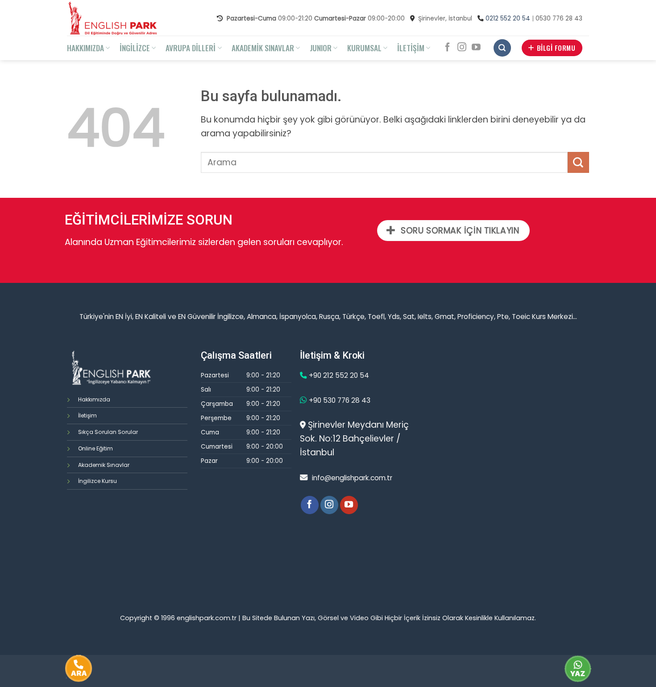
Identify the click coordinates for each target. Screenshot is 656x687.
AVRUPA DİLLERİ (191, 47)
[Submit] (578, 162)
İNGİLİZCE (135, 47)
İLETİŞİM (410, 47)
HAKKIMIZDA (85, 47)
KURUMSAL (364, 47)
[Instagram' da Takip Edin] (461, 48)
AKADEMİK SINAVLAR (263, 47)
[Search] (502, 48)
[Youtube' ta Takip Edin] (476, 48)
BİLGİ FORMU (556, 48)
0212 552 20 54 (508, 18)
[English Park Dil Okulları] (118, 18)
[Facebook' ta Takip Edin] (447, 48)
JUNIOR (321, 47)
